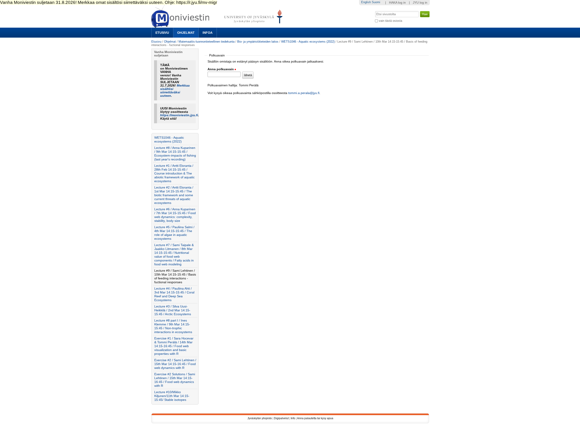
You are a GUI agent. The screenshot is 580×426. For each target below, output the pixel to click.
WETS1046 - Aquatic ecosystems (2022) (308, 41)
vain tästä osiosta (390, 20)
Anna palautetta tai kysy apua (315, 418)
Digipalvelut (281, 418)
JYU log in (420, 2)
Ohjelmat (186, 32)
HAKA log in (397, 2)
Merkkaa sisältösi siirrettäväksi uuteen (175, 90)
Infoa (208, 32)
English (366, 2)
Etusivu (162, 32)
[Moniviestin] (218, 26)
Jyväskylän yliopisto (259, 418)
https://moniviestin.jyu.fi (179, 115)
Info (293, 418)
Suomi (376, 2)
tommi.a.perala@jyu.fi (303, 93)
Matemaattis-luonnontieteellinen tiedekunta (206, 41)
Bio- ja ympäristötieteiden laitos (257, 41)
